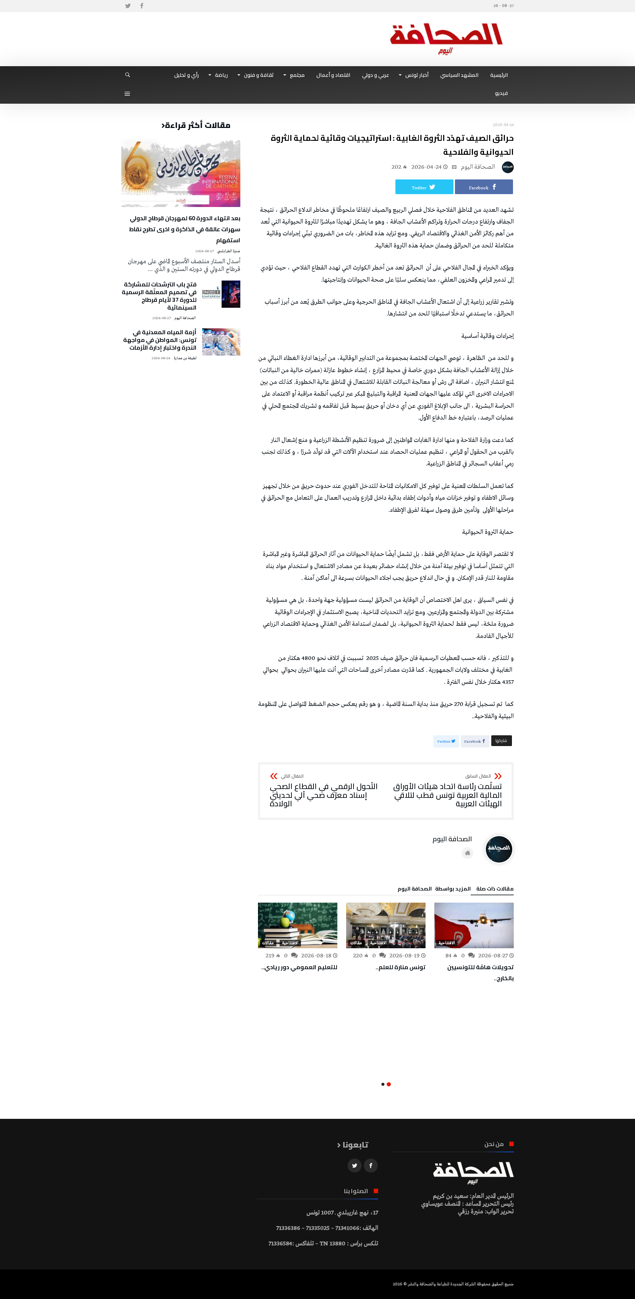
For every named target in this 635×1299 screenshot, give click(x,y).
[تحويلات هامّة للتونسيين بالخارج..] (474, 925)
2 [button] (382, 1084)
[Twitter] (128, 6)
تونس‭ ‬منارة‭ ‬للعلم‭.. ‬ (400, 967)
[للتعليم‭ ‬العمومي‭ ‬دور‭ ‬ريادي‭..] (297, 925)
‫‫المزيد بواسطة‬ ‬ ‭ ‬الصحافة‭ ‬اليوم (434, 889)
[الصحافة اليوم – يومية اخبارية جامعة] (446, 23)
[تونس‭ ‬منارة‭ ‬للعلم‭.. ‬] (386, 925)
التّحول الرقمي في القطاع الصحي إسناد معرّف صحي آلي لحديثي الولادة (324, 791)
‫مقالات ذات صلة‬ (495, 889)
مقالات (356, 943)
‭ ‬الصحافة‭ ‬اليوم (478, 167)
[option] (474, 943)
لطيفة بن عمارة (185, 358)
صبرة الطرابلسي (228, 251)
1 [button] (389, 1084)
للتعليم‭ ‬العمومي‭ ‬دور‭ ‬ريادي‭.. (299, 967)
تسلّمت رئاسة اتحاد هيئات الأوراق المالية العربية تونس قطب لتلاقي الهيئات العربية (447, 791)
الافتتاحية (447, 943)
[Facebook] (141, 6)
